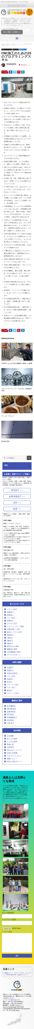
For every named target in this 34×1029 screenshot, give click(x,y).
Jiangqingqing (11, 64)
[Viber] (25, 6)
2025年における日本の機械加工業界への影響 (16, 363)
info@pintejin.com (14, 1000)
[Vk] (16, 6)
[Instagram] (21, 6)
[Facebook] (9, 6)
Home (2, 44)
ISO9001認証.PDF (11, 975)
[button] (12, 32)
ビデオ (21, 973)
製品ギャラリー (23, 975)
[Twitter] (13, 6)
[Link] (23, 6)
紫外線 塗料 (5, 441)
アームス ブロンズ (7, 416)
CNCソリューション (17, 44)
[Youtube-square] (11, 6)
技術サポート (23, 49)
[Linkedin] (18, 6)
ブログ (16, 973)
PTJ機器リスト (7, 973)
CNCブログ (8, 44)
